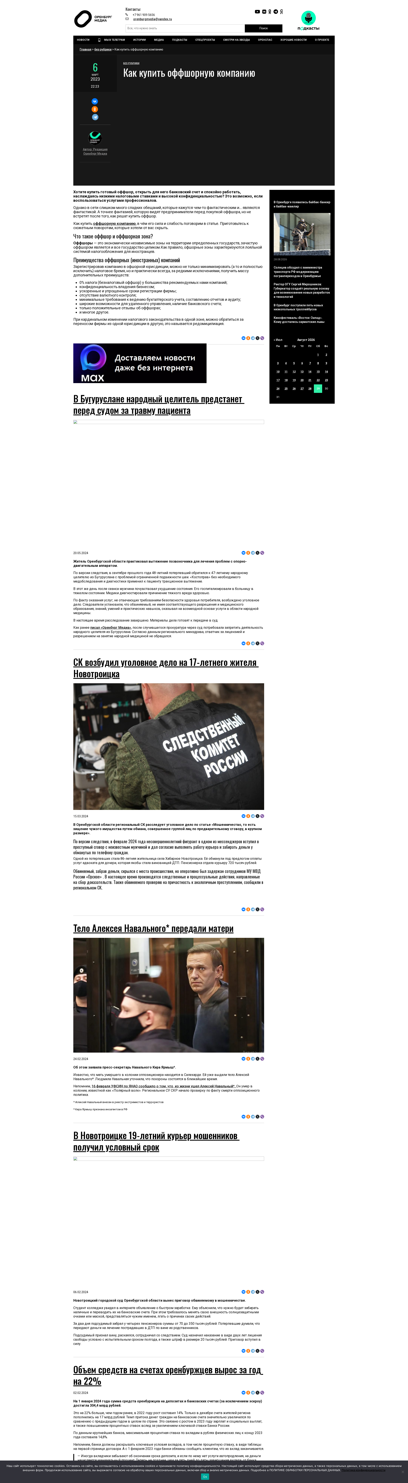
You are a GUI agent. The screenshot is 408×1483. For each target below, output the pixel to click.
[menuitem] (83, 40)
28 (309, 388)
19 (294, 380)
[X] (257, 338)
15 (318, 371)
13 (301, 371)
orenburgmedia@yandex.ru (152, 19)
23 (326, 380)
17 (277, 380)
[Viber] (262, 338)
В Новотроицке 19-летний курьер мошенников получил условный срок (156, 1182)
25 (286, 388)
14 (309, 371)
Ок (205, 1476)
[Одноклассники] (95, 109)
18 (286, 380)
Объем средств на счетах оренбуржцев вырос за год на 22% (168, 1458)
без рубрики (103, 49)
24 (277, 388)
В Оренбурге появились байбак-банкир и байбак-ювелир (302, 204)
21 (309, 380)
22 (318, 380)
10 (277, 371)
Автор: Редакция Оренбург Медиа (95, 151)
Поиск (263, 28)
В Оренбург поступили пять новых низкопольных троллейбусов (298, 307)
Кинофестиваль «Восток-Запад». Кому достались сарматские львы (299, 320)
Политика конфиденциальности (363, 1470)
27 (301, 388)
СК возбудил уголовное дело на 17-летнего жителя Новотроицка (166, 667)
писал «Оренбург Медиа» (110, 628)
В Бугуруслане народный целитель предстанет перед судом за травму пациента (158, 404)
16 (326, 371)
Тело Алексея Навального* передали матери (153, 969)
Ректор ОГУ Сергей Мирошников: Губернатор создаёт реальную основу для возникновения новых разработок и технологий (302, 290)
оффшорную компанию (114, 223)
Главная (85, 49)
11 (286, 371)
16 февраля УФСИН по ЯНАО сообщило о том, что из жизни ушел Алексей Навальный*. (164, 1128)
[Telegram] (95, 117)
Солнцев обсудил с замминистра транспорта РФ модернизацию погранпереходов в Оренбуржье (298, 271)
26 (294, 388)
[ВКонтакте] (95, 101)
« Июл (278, 340)
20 (301, 380)
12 (294, 371)
